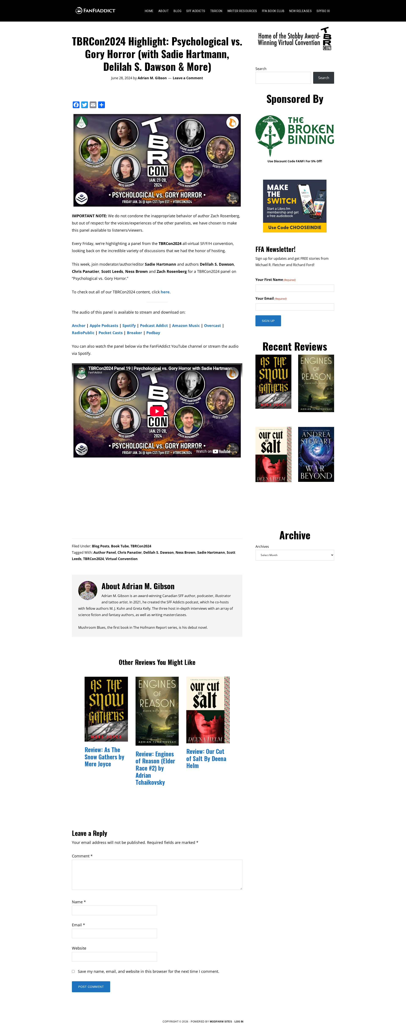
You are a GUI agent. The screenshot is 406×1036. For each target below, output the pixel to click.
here (165, 291)
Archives (262, 546)
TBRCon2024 (140, 546)
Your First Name (275, 279)
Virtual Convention (122, 558)
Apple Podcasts (104, 325)
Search (260, 68)
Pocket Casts (111, 332)
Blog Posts (100, 546)
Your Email (271, 298)
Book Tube (120, 546)
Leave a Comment (188, 78)
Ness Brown (186, 552)
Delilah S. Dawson (158, 552)
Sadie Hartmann (211, 552)
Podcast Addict (154, 325)
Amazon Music (186, 325)
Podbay (153, 332)
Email (78, 924)
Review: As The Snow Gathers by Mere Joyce (104, 756)
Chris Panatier (130, 552)
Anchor (78, 325)
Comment (82, 855)
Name (79, 901)
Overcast (212, 325)
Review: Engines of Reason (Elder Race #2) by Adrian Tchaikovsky (155, 767)
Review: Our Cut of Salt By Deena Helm (206, 758)
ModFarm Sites (221, 1021)
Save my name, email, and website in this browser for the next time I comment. (148, 971)
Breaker (134, 332)
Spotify (129, 325)
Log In (239, 1021)
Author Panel (104, 552)
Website (79, 948)
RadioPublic (83, 332)
